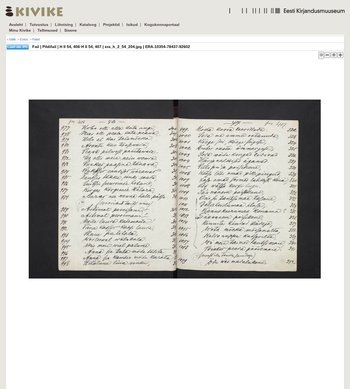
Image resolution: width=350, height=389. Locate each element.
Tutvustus (39, 24)
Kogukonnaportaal (161, 24)
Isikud (132, 24)
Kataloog (88, 24)
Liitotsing (64, 24)
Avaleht (16, 24)
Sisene (70, 30)
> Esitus (23, 39)
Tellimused (47, 30)
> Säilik (11, 39)
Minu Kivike (20, 30)
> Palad (35, 39)
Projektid (111, 24)
